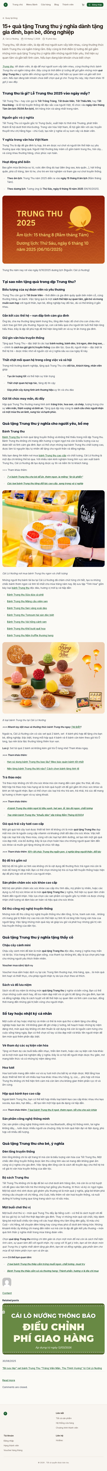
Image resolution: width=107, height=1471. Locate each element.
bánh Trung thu (20, 588)
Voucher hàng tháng (13, 1450)
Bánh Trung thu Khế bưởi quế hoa (26, 628)
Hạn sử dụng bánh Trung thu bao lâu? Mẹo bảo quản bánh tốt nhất (45, 761)
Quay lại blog (11, 18)
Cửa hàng (46, 4)
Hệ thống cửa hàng (65, 1423)
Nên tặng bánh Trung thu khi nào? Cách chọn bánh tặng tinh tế (43, 768)
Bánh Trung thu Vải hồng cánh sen (27, 621)
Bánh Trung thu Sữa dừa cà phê (25, 594)
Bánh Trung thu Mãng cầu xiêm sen (27, 601)
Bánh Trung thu (11, 437)
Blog (56, 4)
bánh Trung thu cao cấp (52, 455)
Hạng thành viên (11, 1445)
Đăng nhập (97, 5)
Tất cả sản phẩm (64, 1418)
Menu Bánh (31, 4)
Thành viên (68, 4)
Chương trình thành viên (67, 1428)
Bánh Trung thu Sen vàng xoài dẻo (27, 608)
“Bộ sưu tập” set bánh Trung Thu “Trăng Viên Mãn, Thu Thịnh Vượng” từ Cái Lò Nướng (52, 1368)
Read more (8, 1380)
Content (7, 1293)
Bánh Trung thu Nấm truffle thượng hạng (30, 635)
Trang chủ (17, 4)
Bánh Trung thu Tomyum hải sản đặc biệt (30, 615)
